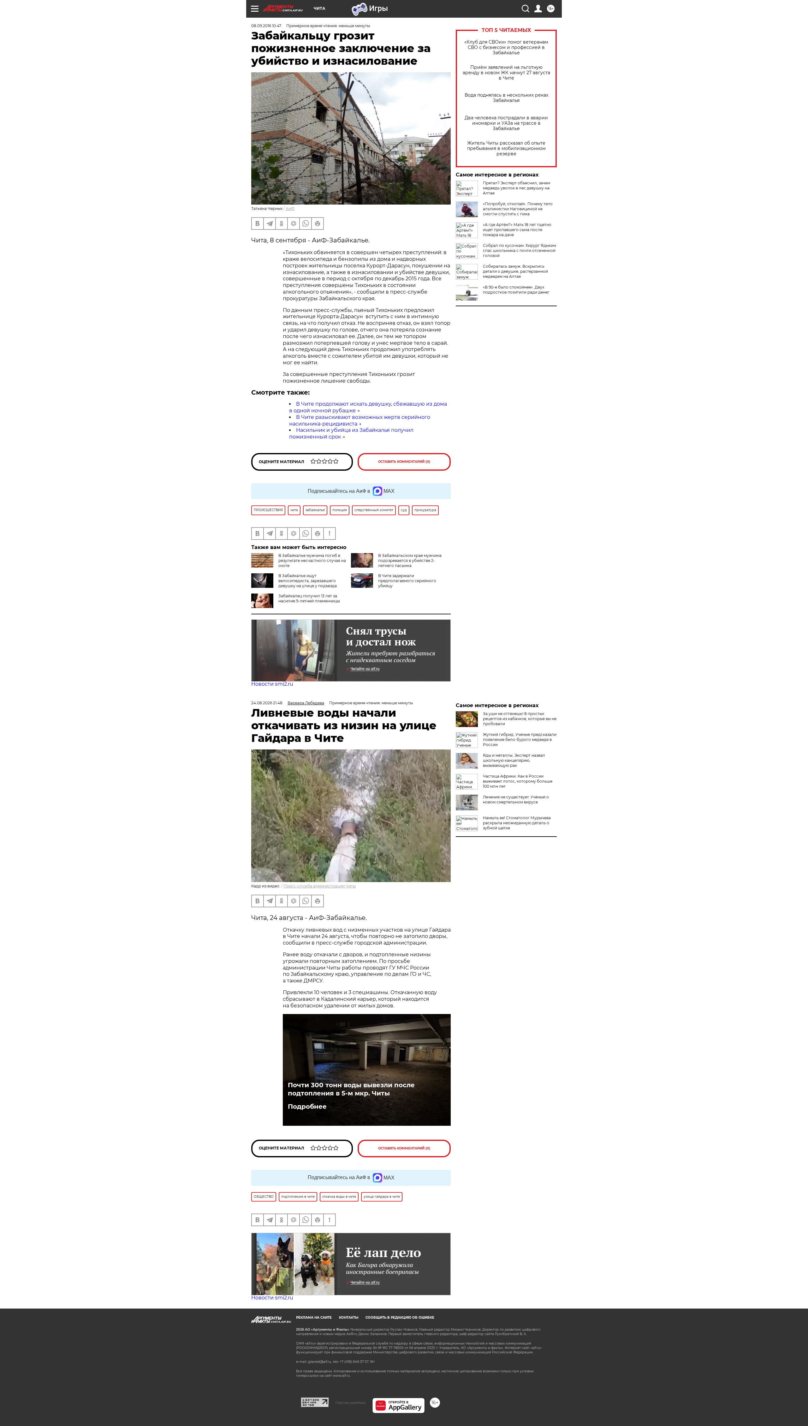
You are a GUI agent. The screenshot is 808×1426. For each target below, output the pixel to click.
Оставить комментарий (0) (404, 462)
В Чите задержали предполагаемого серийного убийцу (407, 580)
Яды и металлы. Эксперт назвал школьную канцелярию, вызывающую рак (514, 760)
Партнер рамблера (350, 1403)
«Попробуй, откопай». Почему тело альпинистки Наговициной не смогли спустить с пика (518, 208)
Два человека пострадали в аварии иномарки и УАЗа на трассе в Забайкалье (506, 123)
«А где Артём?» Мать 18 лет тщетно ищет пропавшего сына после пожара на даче (517, 229)
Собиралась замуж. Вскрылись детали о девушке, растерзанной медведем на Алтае (515, 271)
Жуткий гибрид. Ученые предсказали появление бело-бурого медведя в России (519, 739)
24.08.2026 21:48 (266, 703)
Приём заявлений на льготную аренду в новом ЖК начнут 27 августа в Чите (506, 73)
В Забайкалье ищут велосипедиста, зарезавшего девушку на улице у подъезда (307, 580)
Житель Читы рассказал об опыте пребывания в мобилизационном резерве (506, 148)
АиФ (290, 208)
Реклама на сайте (314, 1318)
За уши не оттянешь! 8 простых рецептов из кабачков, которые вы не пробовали (519, 718)
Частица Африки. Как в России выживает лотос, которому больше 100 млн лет (517, 781)
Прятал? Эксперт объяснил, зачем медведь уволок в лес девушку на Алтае (516, 188)
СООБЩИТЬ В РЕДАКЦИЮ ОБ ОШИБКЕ (399, 1318)
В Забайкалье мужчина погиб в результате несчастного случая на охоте (312, 560)
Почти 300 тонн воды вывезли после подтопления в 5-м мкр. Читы (351, 1089)
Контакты (348, 1318)
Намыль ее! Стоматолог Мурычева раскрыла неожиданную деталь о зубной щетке (517, 822)
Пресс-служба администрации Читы (319, 886)
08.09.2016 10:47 (266, 25)
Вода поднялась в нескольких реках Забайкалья (506, 97)
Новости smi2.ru (272, 684)
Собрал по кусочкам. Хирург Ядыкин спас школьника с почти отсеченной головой (519, 250)
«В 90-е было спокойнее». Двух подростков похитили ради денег (516, 290)
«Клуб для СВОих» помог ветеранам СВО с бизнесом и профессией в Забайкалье (506, 47)
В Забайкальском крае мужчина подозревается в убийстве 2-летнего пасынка (410, 560)
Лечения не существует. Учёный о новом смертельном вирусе (516, 799)
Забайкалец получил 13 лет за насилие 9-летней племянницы (309, 598)
